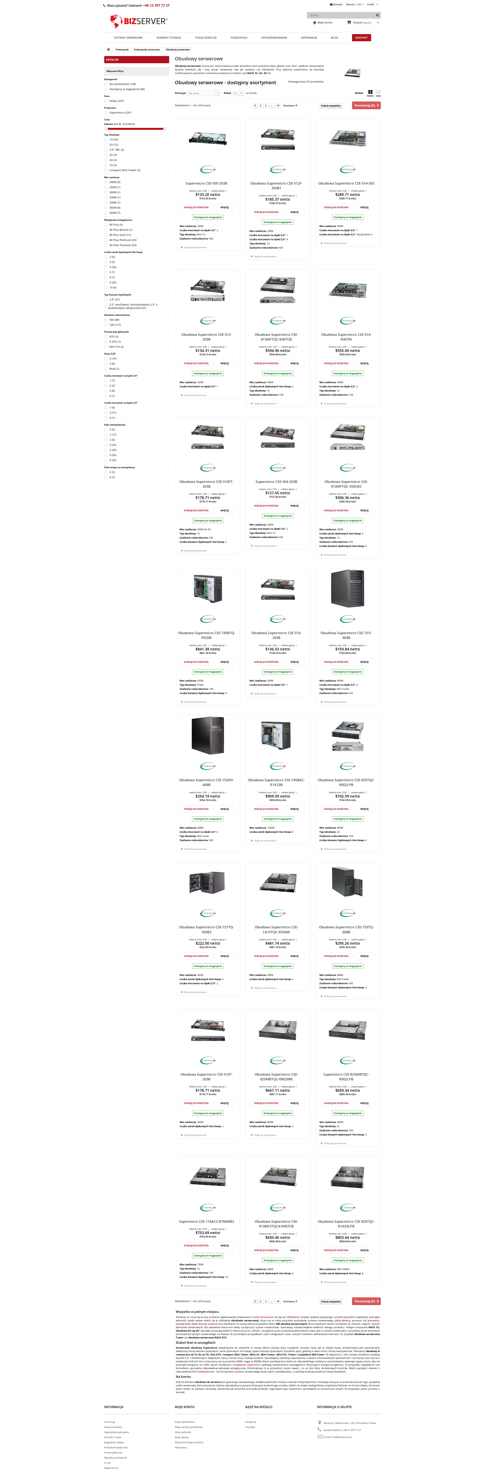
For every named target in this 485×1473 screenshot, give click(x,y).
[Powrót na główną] (108, 49)
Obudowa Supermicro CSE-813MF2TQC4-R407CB (276, 1223)
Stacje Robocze (206, 37)
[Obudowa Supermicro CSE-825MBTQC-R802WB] (277, 1030)
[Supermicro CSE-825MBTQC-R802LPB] (347, 1030)
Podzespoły (239, 37)
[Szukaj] (377, 15)
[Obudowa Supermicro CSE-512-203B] (207, 290)
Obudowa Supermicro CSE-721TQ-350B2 (206, 929)
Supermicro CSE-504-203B (276, 481)
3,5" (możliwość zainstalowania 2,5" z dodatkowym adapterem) (132, 306)
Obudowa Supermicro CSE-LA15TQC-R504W (276, 929)
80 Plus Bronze (121, 230)
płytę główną (342, 1320)
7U (113, 165)
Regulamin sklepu (114, 1442)
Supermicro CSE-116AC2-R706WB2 (206, 1221)
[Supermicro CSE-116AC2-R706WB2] (207, 1177)
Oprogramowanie (274, 37)
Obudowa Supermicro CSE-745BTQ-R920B (206, 635)
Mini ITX (117, 347)
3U (113, 155)
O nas (107, 1462)
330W (115, 197)
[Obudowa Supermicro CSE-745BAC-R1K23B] (277, 736)
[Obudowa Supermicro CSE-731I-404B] (347, 588)
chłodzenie (293, 1317)
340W (115, 202)
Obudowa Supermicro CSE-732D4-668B (206, 782)
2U (114, 144)
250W (115, 187)
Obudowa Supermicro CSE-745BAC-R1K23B (276, 782)
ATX (114, 336)
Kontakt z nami (112, 1437)
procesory (373, 1320)
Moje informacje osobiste (189, 1442)
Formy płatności (113, 1452)
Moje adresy (182, 1437)
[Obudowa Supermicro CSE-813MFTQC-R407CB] (277, 290)
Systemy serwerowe (128, 37)
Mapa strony (111, 1468)
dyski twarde (199, 1324)
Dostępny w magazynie (127, 89)
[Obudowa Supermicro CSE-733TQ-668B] (347, 883)
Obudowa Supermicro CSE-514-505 (346, 183)
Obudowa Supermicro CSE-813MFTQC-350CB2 (346, 484)
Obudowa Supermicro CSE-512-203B (206, 337)
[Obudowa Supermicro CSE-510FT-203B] (207, 437)
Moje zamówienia (185, 1422)
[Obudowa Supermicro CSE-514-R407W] (347, 290)
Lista (378, 95)
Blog (334, 37)
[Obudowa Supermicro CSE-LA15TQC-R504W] (277, 883)
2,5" (115, 299)
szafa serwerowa (263, 1317)
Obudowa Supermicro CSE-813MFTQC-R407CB (276, 337)
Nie (114, 319)
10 (113, 287)
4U (113, 160)
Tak (115, 325)
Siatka (370, 95)
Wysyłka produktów (115, 1457)
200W (115, 182)
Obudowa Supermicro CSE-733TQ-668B (346, 929)
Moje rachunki (183, 1432)
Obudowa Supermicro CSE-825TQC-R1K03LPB (346, 1223)
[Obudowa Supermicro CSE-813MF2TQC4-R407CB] (277, 1177)
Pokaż (227, 93)
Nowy (117, 101)
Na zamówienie (123, 84)
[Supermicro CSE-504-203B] (277, 437)
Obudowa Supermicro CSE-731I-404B (346, 635)
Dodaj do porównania (195, 247)
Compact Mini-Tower (125, 170)
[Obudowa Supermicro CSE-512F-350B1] (277, 139)
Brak (114, 368)
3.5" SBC (117, 149)
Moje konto (324, 22)
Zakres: (108, 124)
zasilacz (212, 1324)
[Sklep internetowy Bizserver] (139, 30)
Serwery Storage (168, 37)
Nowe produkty (113, 1427)
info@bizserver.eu (342, 1437)
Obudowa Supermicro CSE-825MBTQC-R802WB (276, 1076)
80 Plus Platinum (123, 240)
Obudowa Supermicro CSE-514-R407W (346, 337)
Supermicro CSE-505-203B (206, 183)
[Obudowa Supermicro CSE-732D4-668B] (207, 736)
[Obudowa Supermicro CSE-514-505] (347, 139)
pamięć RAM (183, 1324)
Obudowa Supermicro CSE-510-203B (276, 635)
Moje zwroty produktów (188, 1427)
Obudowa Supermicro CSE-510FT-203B (206, 484)
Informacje (309, 37)
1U (114, 139)
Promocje (109, 1422)
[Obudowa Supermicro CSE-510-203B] (277, 588)
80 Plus (116, 224)
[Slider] (106, 128)
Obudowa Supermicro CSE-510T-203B (206, 1076)
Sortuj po (180, 93)
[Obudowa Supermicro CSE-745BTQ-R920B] (207, 588)
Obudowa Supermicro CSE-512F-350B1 (276, 185)
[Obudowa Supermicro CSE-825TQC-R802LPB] (347, 736)
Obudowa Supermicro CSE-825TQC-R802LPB (346, 782)
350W (115, 207)
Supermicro (120, 112)
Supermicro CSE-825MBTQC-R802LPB (346, 1076)
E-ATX (115, 341)
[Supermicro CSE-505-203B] (207, 139)
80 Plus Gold (120, 235)
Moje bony (181, 1447)
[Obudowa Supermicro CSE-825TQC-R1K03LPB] (347, 1177)
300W (115, 192)
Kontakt (337, 4)
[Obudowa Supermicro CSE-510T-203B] (207, 1030)
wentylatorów (206, 1371)
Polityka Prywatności (116, 1447)
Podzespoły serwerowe (147, 49)
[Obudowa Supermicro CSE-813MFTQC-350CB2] (347, 437)
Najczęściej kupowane (116, 1432)
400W (115, 212)
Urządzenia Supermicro (247, 1364)
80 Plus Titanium (123, 245)
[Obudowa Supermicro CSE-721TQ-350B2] (207, 883)
